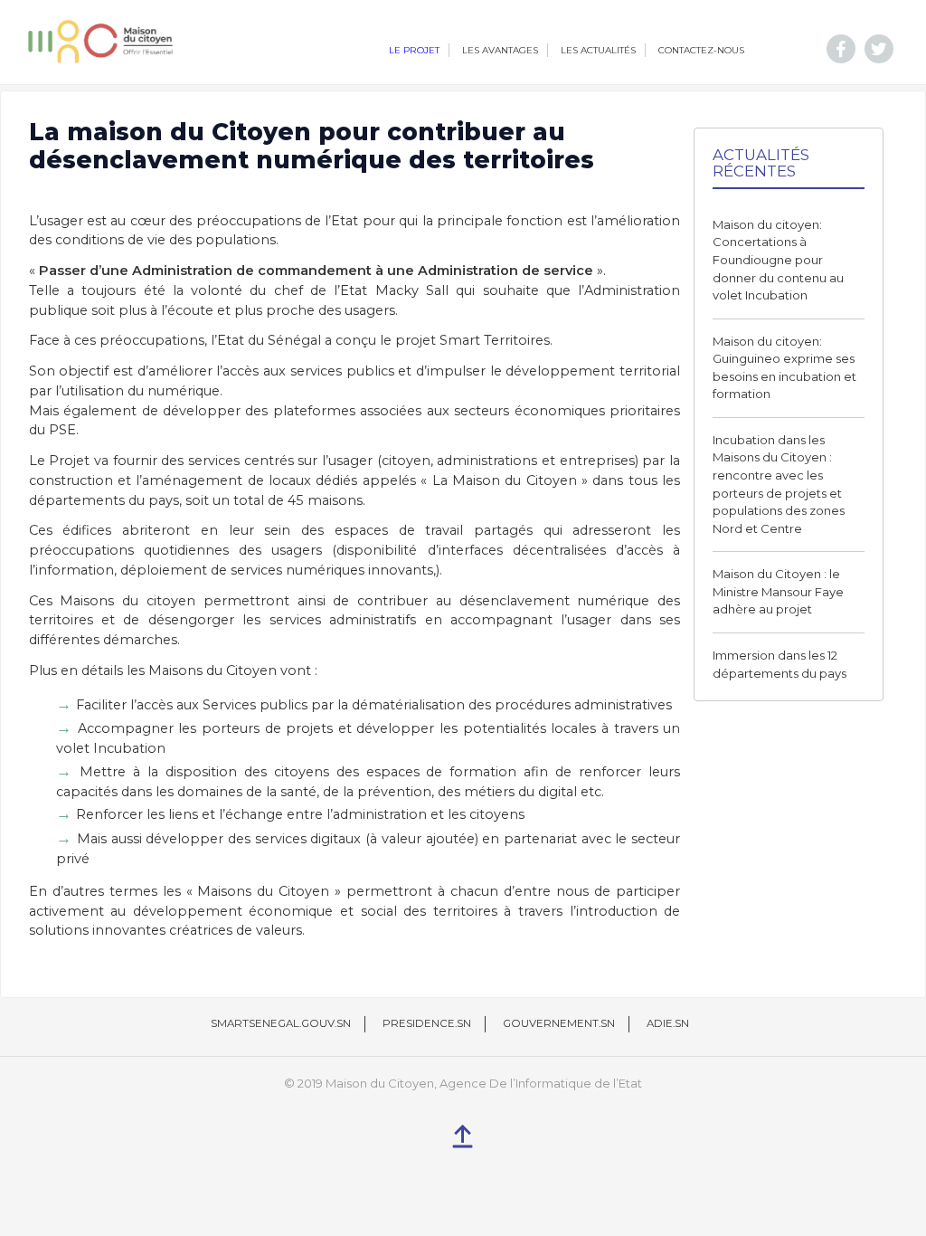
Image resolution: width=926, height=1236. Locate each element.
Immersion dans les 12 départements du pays (779, 664)
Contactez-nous (701, 50)
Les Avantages (500, 50)
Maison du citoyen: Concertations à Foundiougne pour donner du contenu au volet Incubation (778, 259)
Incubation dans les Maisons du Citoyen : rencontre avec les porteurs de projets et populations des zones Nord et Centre (779, 484)
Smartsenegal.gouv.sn (281, 1023)
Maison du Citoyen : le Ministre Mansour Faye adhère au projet (778, 591)
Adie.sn (668, 1023)
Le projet (414, 50)
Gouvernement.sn (559, 1023)
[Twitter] (879, 48)
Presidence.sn (427, 1023)
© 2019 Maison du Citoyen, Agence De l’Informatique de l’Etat (463, 1083)
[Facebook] (841, 48)
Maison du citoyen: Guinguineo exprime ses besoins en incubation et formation (784, 368)
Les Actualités (598, 50)
